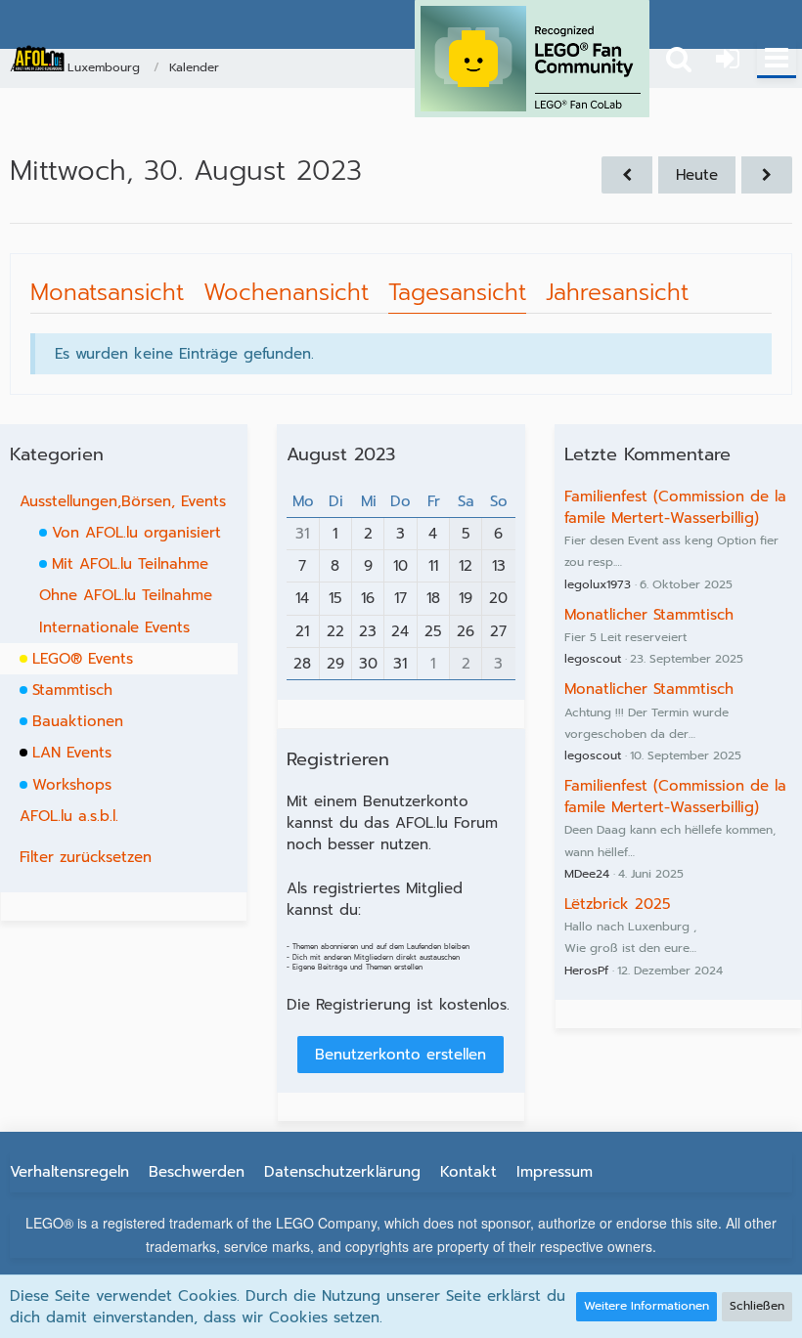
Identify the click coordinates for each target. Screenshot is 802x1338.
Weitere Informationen (646, 1306)
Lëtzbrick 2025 (617, 904)
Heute (697, 175)
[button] (776, 58)
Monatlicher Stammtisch (649, 615)
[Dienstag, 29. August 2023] (627, 175)
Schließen (757, 1306)
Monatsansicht (107, 293)
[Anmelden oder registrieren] (727, 58)
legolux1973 (597, 584)
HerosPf (586, 970)
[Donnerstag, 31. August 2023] (766, 175)
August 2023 (341, 454)
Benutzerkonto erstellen (400, 1054)
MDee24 (586, 874)
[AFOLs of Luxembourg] (39, 58)
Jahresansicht (617, 293)
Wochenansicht (286, 293)
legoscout (592, 659)
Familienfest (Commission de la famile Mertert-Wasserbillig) (675, 507)
